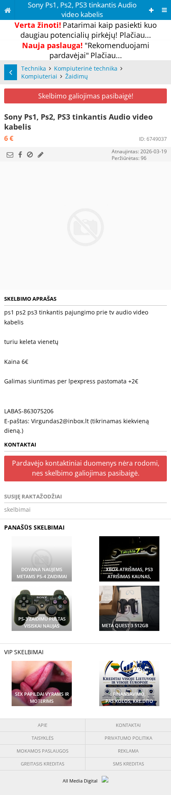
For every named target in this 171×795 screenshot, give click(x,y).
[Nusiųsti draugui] (10, 154)
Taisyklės (43, 738)
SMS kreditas (128, 764)
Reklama (128, 751)
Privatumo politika (128, 738)
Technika (33, 68)
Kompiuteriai (39, 76)
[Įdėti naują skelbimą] (151, 10)
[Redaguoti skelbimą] (40, 154)
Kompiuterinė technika (85, 68)
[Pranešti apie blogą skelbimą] (29, 154)
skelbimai (17, 509)
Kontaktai (128, 725)
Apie (42, 725)
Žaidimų (76, 76)
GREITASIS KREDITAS (42, 764)
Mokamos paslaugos (42, 751)
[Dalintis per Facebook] (20, 154)
